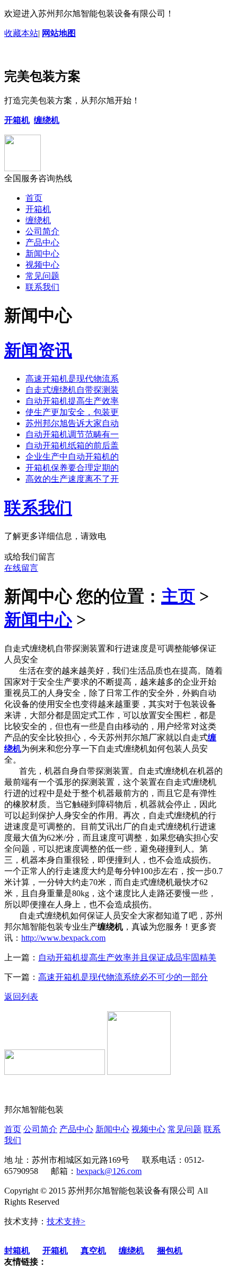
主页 (178, 596)
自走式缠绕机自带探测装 (72, 389)
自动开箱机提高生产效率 (72, 400)
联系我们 (42, 287)
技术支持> (66, 1221)
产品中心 (42, 242)
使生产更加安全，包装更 (72, 412)
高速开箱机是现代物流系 (72, 378)
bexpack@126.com (109, 1171)
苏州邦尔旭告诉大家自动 (72, 423)
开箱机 (38, 209)
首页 (33, 197)
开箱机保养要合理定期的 (72, 467)
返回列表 (21, 996)
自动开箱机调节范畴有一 (72, 434)
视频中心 (42, 264)
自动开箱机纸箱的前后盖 (72, 445)
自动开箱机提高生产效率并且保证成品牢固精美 (127, 957)
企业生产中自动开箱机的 (72, 456)
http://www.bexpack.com (63, 937)
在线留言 (21, 567)
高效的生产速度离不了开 (72, 478)
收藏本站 (21, 33)
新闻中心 (42, 253)
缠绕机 (38, 220)
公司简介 (42, 231)
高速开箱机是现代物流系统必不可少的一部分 (123, 977)
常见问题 (42, 275)
